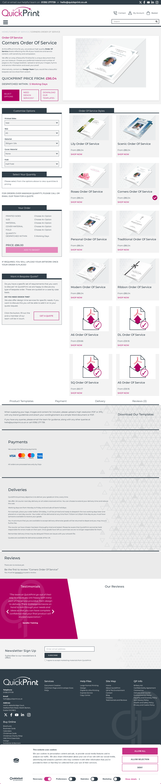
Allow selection (140, 759)
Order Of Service (19, 32)
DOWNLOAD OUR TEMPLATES (49, 95)
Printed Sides (10, 118)
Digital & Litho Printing (89, 690)
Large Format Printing (89, 685)
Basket (154, 13)
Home (5, 32)
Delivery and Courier (142, 693)
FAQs (46, 690)
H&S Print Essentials (11, 738)
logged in (19, 572)
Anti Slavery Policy (141, 700)
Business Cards (9, 728)
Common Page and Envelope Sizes (58, 688)
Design (83, 688)
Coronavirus (139, 690)
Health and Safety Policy (144, 703)
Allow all (140, 751)
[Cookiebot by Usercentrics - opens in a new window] (16, 779)
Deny (140, 767)
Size (6, 129)
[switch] (72, 779)
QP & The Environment (115, 690)
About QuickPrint (113, 688)
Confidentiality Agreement (145, 688)
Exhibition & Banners (12, 743)
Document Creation (52, 685)
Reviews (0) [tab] (139, 401)
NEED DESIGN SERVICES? (28, 95)
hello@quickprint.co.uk (73, 2)
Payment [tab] (61, 401)
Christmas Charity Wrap (13, 736)
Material (8, 139)
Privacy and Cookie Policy (144, 705)
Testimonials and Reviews (116, 700)
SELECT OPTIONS (8, 95)
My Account (138, 13)
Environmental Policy (142, 695)
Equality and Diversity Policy (145, 698)
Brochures (7, 726)
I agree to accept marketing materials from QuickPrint (69, 660)
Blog (108, 695)
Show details (131, 779)
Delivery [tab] (100, 401)
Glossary (109, 698)
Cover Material (11, 149)
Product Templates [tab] (21, 401)
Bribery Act (138, 685)
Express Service (86, 693)
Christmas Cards (9, 733)
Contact (122, 13)
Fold (6, 160)
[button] (7, 611)
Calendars (7, 731)
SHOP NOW (76, 154)
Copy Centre (85, 695)
